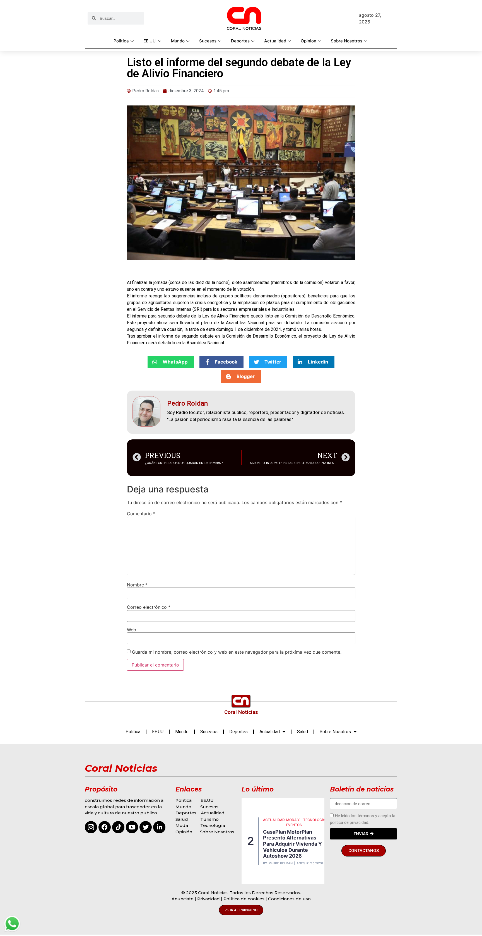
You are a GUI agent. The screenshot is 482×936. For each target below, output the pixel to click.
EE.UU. (149, 41)
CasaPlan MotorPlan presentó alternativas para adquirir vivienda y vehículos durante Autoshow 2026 (292, 844)
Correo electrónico (148, 607)
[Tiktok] (118, 827)
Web (131, 629)
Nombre (137, 585)
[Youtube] (132, 827)
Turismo (209, 819)
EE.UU (157, 731)
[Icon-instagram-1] (91, 827)
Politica (121, 41)
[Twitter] (145, 827)
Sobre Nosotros (346, 41)
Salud (302, 731)
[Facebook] (104, 827)
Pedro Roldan (281, 863)
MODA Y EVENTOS (294, 822)
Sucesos (207, 41)
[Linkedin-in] (159, 827)
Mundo (178, 41)
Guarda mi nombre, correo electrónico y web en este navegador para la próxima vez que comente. (236, 652)
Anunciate (183, 898)
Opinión (184, 831)
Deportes (240, 41)
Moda (181, 825)
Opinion (308, 41)
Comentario (141, 513)
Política (183, 800)
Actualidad (275, 41)
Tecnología (212, 825)
